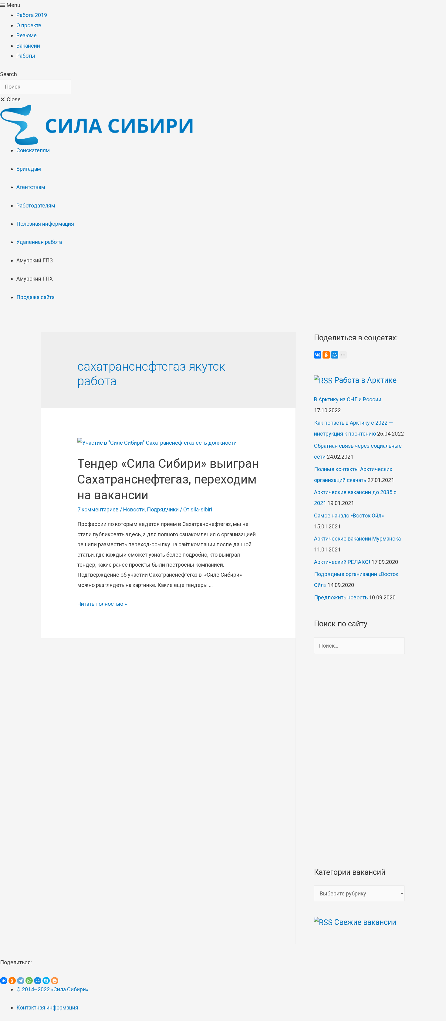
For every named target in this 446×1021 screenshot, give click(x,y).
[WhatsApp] (29, 980)
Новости (134, 509)
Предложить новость (341, 597)
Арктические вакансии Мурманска (357, 538)
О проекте (28, 25)
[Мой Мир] (334, 355)
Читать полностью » (102, 604)
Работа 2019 (31, 15)
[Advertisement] (359, 760)
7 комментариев (98, 509)
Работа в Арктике (365, 380)
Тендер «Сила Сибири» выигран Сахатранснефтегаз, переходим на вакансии (168, 479)
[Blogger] (54, 980)
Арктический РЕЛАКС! (342, 562)
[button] (223, 5)
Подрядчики (163, 509)
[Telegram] (20, 980)
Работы (25, 55)
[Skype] (46, 980)
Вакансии (28, 45)
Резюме (26, 35)
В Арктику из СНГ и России (347, 399)
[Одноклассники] (326, 355)
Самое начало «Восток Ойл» (349, 515)
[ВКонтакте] (317, 355)
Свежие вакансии (365, 922)
